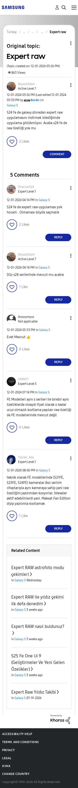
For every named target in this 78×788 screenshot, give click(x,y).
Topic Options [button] (63, 43)
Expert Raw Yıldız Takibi (33, 692)
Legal (6, 758)
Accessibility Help (17, 734)
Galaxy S (12, 105)
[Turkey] (13, 7)
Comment (57, 154)
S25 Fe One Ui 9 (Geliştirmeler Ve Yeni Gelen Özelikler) (38, 662)
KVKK (6, 766)
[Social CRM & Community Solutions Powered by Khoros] (60, 719)
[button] (64, 85)
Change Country (15, 774)
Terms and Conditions (20, 742)
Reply (58, 237)
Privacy (8, 750)
